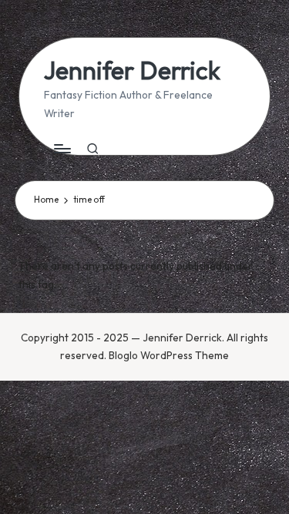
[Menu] (61, 149)
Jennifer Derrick (132, 70)
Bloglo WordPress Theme (169, 355)
